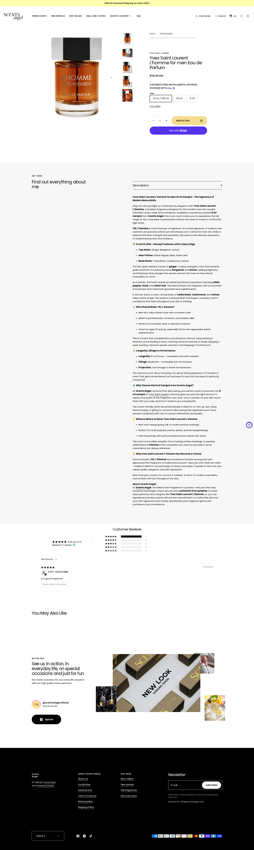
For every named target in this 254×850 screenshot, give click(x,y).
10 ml (180, 99)
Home (152, 33)
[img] (48, 567)
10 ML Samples (166, 33)
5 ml (194, 99)
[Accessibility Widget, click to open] (249, 425)
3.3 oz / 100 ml (162, 99)
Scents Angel (49, 782)
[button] (220, 16)
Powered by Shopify (45, 785)
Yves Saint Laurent (159, 394)
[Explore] (36, 704)
